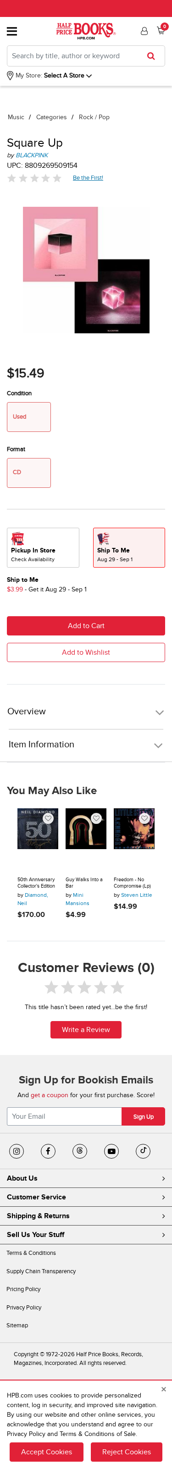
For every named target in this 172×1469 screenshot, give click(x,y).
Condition (19, 393)
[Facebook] (48, 1151)
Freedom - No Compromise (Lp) (132, 883)
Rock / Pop (94, 117)
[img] (34, 178)
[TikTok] (143, 1151)
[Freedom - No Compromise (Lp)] (134, 839)
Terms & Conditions (31, 1253)
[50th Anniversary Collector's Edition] (37, 839)
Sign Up (143, 1117)
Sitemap (17, 1325)
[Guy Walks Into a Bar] (86, 839)
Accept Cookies (46, 1452)
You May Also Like (52, 790)
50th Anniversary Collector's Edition (36, 883)
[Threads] (79, 1151)
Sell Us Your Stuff (35, 1234)
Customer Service (36, 1197)
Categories (51, 117)
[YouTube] (111, 1151)
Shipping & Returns (38, 1215)
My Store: (28, 75)
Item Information (41, 744)
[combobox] (86, 56)
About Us (22, 1178)
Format (16, 449)
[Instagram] (16, 1151)
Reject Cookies (126, 1452)
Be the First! (88, 178)
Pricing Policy (23, 1289)
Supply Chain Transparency (41, 1271)
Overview (26, 712)
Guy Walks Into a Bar (84, 883)
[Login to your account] (143, 31)
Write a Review (86, 1029)
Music (16, 117)
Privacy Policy (23, 1307)
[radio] (43, 548)
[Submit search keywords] (154, 56)
